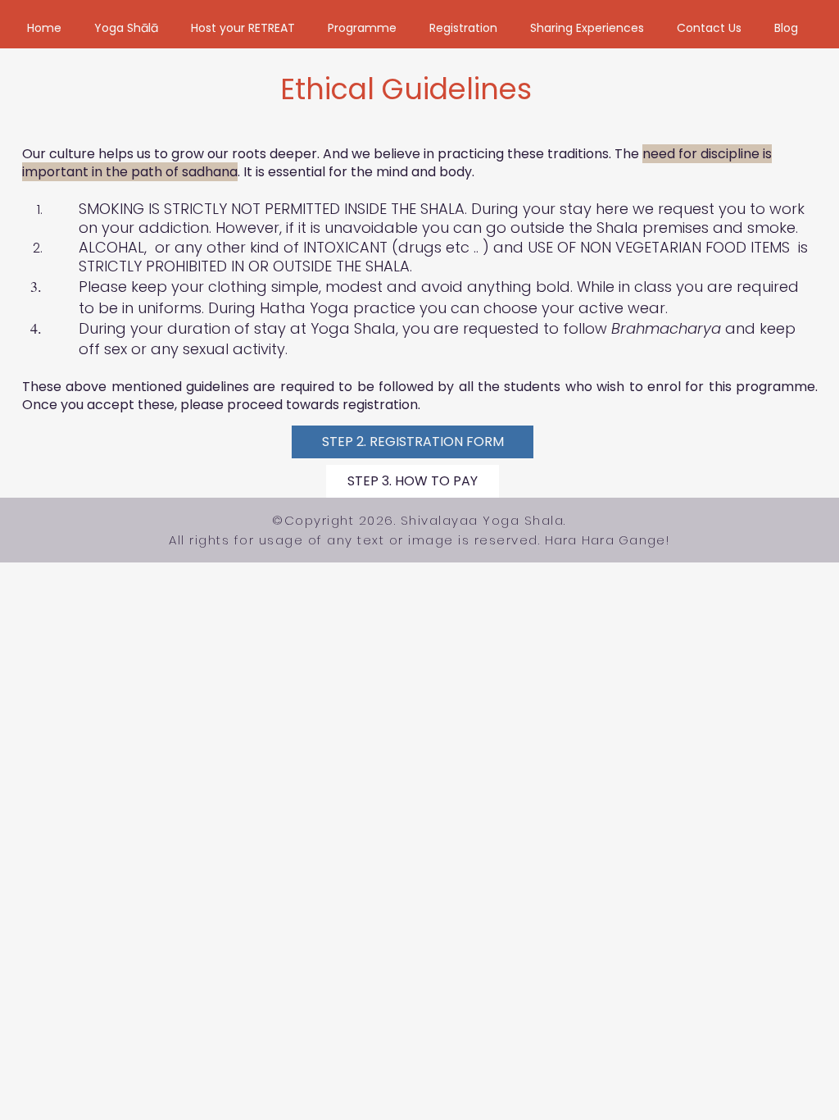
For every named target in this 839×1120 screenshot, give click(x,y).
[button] (126, 27)
